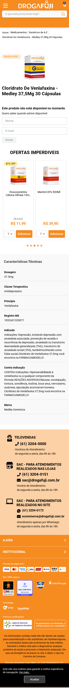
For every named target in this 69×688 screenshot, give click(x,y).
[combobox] (34, 14)
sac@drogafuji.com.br (41, 480)
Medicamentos (19, 32)
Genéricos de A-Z (38, 32)
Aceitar (34, 679)
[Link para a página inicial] (5, 32)
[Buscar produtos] (63, 14)
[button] (28, 246)
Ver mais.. (24, 672)
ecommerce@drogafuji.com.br (43, 516)
